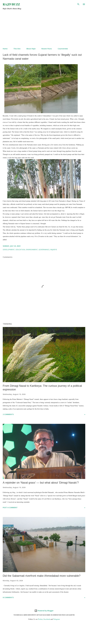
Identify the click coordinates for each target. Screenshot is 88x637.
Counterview (63, 49)
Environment (32, 249)
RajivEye (53, 249)
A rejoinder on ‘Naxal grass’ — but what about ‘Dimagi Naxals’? (41, 482)
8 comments (8, 597)
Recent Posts (46, 49)
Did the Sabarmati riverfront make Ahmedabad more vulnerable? (41, 575)
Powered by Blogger (45, 611)
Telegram (56, 619)
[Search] (78, 4)
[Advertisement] (44, 29)
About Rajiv (31, 49)
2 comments (8, 414)
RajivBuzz (11, 4)
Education (20, 249)
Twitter (40, 619)
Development (9, 249)
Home (5, 49)
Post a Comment (10, 507)
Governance (44, 249)
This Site (16, 49)
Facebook (47, 619)
